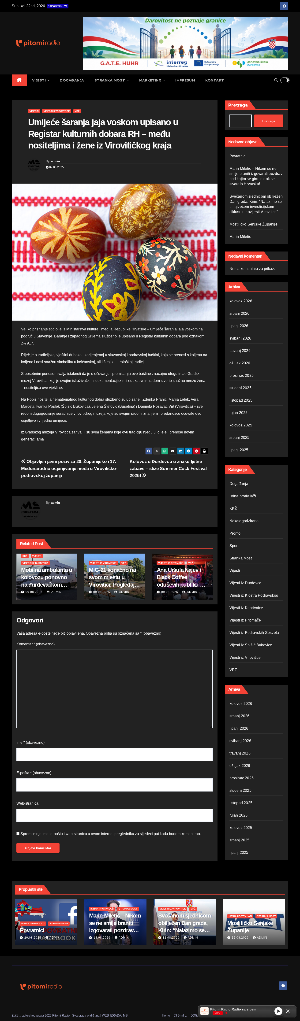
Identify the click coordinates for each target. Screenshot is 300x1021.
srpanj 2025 (239, 438)
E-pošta (33, 773)
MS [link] (125, 1015)
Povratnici (238, 156)
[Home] (19, 80)
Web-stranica (27, 803)
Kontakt (214, 80)
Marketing (150, 80)
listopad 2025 (241, 400)
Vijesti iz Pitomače (102, 563)
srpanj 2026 (239, 313)
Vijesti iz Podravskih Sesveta (254, 633)
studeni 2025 (240, 388)
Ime (30, 742)
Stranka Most (110, 80)
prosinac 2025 (241, 375)
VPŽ (77, 111)
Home (166, 1015)
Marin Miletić (240, 237)
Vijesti (39, 80)
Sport (234, 546)
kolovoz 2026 (240, 301)
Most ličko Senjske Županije (253, 224)
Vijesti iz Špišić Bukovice (250, 645)
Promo (235, 533)
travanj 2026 (240, 351)
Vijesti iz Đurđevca (245, 583)
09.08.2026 (34, 592)
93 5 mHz (180, 1015)
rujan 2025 (238, 413)
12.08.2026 (169, 592)
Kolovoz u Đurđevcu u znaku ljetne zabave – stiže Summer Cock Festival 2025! (168, 468)
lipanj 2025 (238, 450)
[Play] (278, 1011)
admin (55, 161)
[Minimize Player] (288, 1011)
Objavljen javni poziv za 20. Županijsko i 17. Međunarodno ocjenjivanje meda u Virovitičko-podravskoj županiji (69, 468)
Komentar (35, 644)
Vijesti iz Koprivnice (246, 608)
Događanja (72, 80)
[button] (276, 80)
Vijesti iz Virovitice (57, 111)
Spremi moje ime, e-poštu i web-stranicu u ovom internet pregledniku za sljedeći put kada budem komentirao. (110, 834)
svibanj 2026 (240, 338)
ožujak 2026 (239, 363)
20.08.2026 (33, 937)
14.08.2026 (102, 937)
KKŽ (233, 508)
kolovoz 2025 (240, 425)
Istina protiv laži (242, 496)
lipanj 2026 (238, 326)
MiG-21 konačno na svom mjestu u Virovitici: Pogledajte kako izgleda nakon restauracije (46, 584)
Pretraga (238, 105)
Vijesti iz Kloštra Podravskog (253, 595)
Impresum (185, 80)
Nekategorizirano (244, 521)
